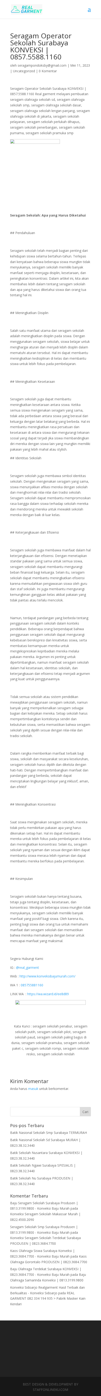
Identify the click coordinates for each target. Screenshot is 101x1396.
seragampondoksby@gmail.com (42, 65)
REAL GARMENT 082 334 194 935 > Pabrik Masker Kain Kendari (47, 1298)
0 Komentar (48, 71)
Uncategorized (24, 71)
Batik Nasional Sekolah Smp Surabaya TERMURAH (48, 1132)
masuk (33, 1088)
